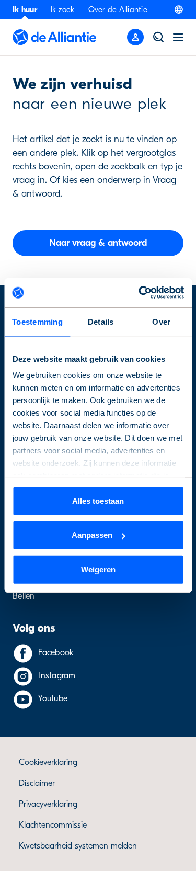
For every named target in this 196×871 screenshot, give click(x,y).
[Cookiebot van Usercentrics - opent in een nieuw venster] (139, 293)
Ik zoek (63, 9)
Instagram (56, 675)
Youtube (52, 698)
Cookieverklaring (48, 762)
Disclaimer (37, 783)
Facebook (55, 652)
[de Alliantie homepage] (54, 37)
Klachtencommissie (53, 825)
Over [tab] (161, 321)
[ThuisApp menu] (135, 37)
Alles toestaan (98, 500)
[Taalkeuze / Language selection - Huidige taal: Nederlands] (178, 9)
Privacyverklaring (48, 804)
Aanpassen (92, 535)
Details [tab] (101, 321)
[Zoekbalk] (158, 37)
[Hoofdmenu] (178, 37)
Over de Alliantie (117, 9)
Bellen (24, 596)
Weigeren (98, 569)
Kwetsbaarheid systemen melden (78, 846)
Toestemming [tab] (37, 321)
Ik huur (25, 9)
